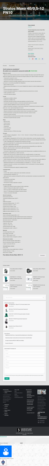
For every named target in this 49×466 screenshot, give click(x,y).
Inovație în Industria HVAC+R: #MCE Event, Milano (14, 340)
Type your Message (4, 443)
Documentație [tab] (12, 65)
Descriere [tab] (5, 65)
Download (42, 255)
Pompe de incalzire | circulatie (37, 44)
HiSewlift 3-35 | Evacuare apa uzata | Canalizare (39, 277)
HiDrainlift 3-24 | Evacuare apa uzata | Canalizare (39, 286)
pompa (33, 48)
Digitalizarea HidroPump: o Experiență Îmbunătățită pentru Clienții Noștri (18, 335)
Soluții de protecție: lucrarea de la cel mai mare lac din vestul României (18, 337)
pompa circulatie (37, 48)
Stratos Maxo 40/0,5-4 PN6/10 (39, 268)
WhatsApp (2, 436)
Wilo (43, 44)
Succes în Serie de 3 (9, 343)
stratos (41, 48)
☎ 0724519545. (33, 71)
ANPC (16, 391)
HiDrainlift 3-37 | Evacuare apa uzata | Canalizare (16, 286)
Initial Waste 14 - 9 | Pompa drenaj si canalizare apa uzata (16, 277)
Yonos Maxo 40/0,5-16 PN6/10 (16, 268)
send (21, 443)
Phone (5, 436)
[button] (31, 53)
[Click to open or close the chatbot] (3, 462)
